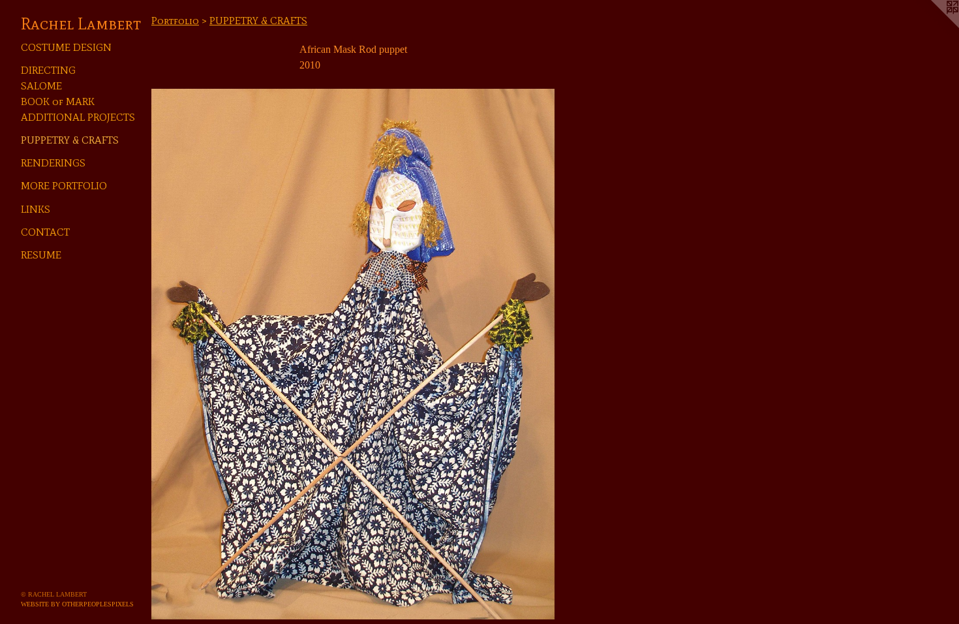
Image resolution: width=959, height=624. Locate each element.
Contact (45, 232)
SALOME (41, 86)
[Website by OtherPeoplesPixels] (933, 26)
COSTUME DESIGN (66, 47)
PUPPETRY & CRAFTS (70, 140)
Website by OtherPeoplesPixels (77, 604)
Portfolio (175, 20)
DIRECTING (48, 70)
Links (35, 209)
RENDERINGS (53, 163)
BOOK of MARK (58, 101)
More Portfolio (64, 185)
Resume (41, 255)
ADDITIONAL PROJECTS (78, 117)
